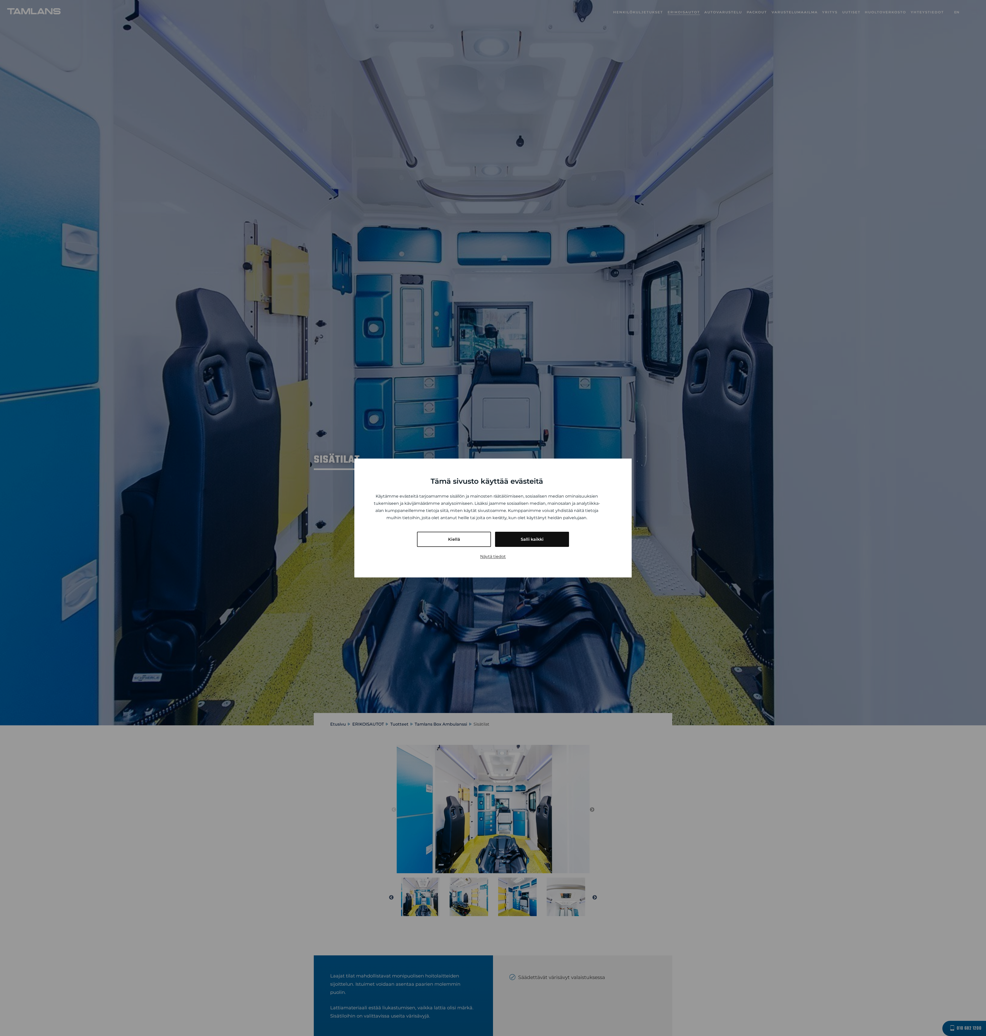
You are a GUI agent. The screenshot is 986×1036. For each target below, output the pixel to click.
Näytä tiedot (493, 556)
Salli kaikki (532, 539)
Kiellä (454, 539)
